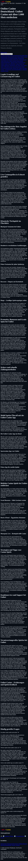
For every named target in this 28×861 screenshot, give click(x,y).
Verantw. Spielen (15, 845)
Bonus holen (4, 52)
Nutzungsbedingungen (12, 843)
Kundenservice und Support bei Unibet (14, 66)
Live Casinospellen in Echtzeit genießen (14, 57)
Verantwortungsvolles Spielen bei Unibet (11, 68)
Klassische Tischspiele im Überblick (12, 59)
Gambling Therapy (8, 836)
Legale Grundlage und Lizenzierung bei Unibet (12, 55)
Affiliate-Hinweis (22, 843)
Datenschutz (4, 843)
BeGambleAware (19, 836)
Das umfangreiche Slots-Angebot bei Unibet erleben (14, 56)
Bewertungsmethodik (6, 845)
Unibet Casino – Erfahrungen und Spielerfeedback (14, 69)
